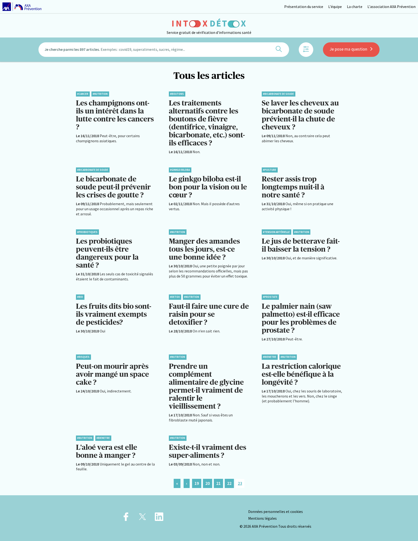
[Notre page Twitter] (142, 518)
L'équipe (335, 6)
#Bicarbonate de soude (278, 94)
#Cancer (82, 94)
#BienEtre (269, 357)
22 (229, 483)
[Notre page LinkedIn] (159, 518)
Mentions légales (262, 518)
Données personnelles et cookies (275, 511)
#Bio (80, 297)
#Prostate (270, 297)
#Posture (269, 170)
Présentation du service (303, 6)
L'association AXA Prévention (391, 6)
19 (196, 483)
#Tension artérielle (276, 232)
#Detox (175, 297)
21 (218, 483)
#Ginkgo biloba (180, 170)
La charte (354, 6)
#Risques (83, 357)
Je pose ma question (348, 49)
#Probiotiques (87, 232)
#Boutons (177, 94)
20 (207, 483)
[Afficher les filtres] (306, 49)
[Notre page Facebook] (126, 518)
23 (240, 483)
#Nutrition (100, 94)
